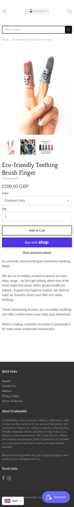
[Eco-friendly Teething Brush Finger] (10, 147)
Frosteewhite (10, 178)
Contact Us (9, 385)
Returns (7, 390)
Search (6, 381)
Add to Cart (37, 230)
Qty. (4, 208)
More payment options (37, 252)
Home (5, 39)
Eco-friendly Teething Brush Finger (32, 39)
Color (5, 193)
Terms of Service (12, 401)
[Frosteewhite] (37, 12)
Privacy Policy (10, 396)
